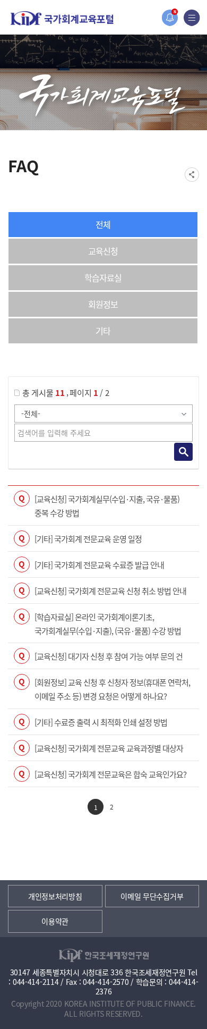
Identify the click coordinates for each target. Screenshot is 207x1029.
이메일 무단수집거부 (151, 896)
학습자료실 (103, 277)
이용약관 (54, 921)
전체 (103, 224)
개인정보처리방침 (55, 896)
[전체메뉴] (192, 18)
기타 (103, 330)
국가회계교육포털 (62, 18)
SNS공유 (192, 174)
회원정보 (103, 304)
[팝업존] (169, 18)
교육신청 (103, 250)
